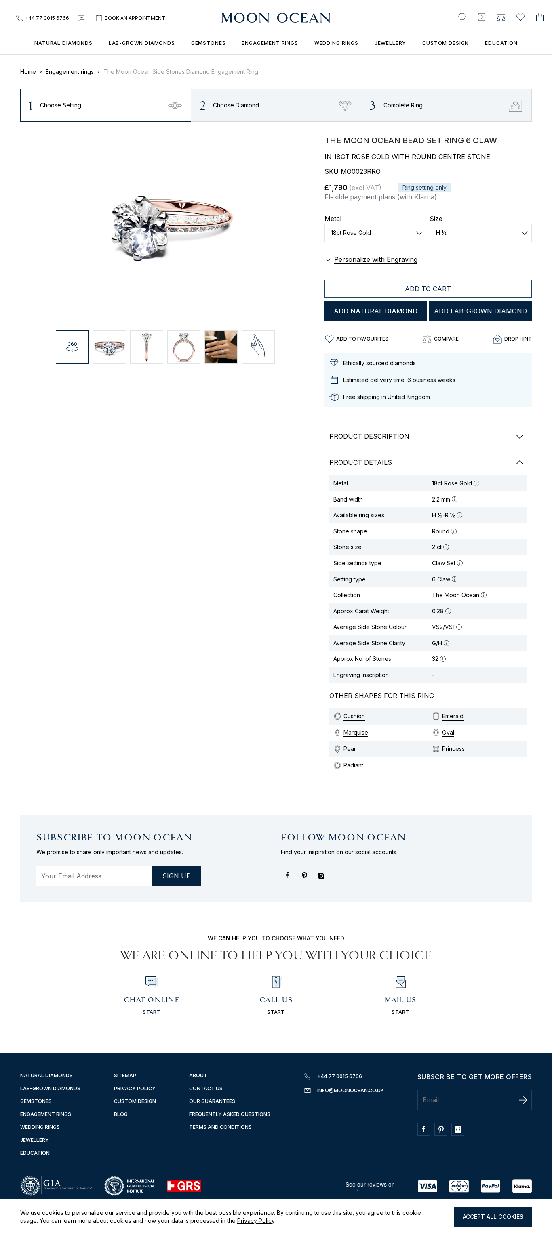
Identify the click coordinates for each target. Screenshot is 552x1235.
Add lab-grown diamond (480, 311)
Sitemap (125, 1075)
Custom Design (445, 43)
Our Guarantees (212, 1101)
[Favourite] (520, 18)
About (198, 1075)
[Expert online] (82, 18)
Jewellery (391, 43)
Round (440, 531)
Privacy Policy (255, 1220)
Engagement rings (270, 43)
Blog (121, 1114)
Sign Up (176, 876)
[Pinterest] (306, 880)
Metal (332, 219)
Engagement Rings (45, 1114)
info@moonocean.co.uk (350, 1090)
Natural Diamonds (63, 43)
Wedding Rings (40, 1127)
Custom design (135, 1101)
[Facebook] (289, 880)
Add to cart (428, 289)
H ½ (441, 232)
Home (28, 71)
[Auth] (482, 18)
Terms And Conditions (220, 1127)
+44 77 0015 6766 (47, 18)
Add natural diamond (375, 311)
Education (501, 43)
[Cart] (540, 18)
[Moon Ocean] (275, 18)
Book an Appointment (135, 18)
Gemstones (208, 43)
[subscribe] (523, 1100)
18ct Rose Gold (351, 232)
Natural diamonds (46, 1075)
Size (436, 219)
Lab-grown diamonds (142, 43)
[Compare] (501, 18)
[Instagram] (323, 880)
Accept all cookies (493, 1216)
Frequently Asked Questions (229, 1114)
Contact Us (206, 1088)
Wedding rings (336, 43)
